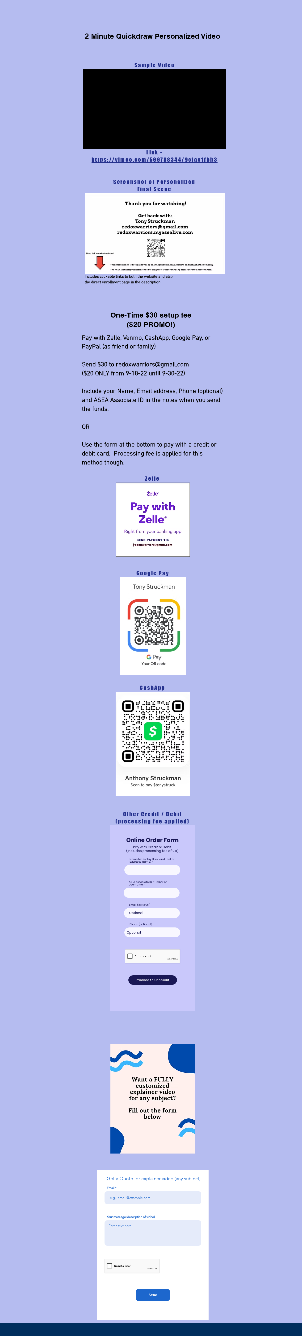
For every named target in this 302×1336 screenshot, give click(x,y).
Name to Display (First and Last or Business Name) (152, 860)
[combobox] (152, 932)
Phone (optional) (141, 924)
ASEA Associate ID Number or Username (148, 883)
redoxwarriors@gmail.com (152, 364)
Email (110, 1187)
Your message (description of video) (131, 1216)
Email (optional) (139, 905)
